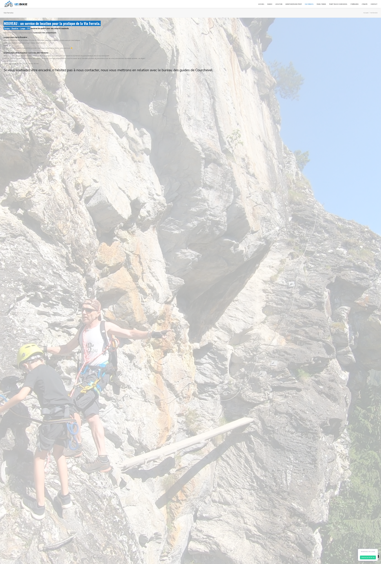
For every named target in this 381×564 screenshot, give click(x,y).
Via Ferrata (309, 4)
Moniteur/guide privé (294, 4)
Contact (374, 4)
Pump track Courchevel (338, 4)
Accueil (261, 4)
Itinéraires (354, 4)
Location (278, 4)
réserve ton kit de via (367, 557)
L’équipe (365, 4)
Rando (269, 4)
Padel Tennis (321, 4)
